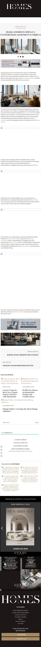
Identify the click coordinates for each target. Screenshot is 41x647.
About (20, 619)
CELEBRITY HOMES (20, 617)
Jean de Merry (25, 246)
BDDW (35, 165)
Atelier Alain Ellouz (18, 312)
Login (36, 422)
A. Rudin (35, 200)
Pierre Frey (13, 242)
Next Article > (7, 362)
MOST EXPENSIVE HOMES (20, 610)
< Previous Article (32, 351)
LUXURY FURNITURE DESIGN (20, 612)
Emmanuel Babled (29, 113)
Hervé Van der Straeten (13, 238)
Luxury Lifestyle (20, 26)
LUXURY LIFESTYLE (20, 614)
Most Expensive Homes (28, 78)
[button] (38, 528)
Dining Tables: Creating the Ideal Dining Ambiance (20, 410)
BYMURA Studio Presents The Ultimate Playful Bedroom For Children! (22, 356)
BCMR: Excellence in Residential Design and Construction (30, 393)
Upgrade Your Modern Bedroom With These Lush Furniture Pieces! (18, 366)
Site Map (20, 623)
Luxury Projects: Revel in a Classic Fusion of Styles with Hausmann (10, 393)
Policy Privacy (20, 621)
